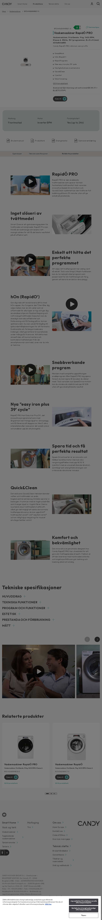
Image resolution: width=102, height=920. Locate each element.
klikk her (48, 904)
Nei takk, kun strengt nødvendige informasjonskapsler (84, 909)
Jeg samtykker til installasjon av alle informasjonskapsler (83, 901)
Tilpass (83, 915)
